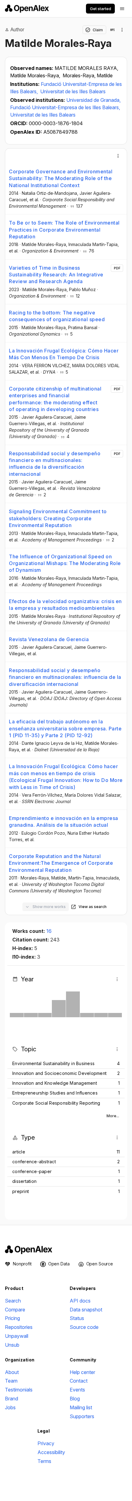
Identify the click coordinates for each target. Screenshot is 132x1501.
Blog (75, 1398)
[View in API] (112, 30)
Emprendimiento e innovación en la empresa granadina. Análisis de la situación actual (63, 821)
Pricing (12, 1318)
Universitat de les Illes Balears (73, 91)
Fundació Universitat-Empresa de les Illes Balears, (65, 107)
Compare (15, 1310)
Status (77, 1318)
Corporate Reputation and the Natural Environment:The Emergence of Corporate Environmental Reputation (61, 863)
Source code (84, 1327)
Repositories (19, 1327)
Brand (11, 1398)
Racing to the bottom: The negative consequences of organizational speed (57, 316)
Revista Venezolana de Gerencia (49, 639)
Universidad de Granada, (93, 100)
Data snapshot (86, 1310)
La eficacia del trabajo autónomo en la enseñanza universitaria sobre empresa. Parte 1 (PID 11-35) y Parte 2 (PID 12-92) (65, 728)
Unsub (12, 1345)
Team (11, 1381)
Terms (44, 1461)
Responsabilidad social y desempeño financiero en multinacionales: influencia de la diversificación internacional (54, 463)
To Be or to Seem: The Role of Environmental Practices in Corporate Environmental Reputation (64, 230)
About (12, 1372)
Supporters (82, 1416)
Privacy (45, 1443)
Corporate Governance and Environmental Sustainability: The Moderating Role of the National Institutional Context (60, 178)
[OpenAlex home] (27, 9)
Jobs (10, 1407)
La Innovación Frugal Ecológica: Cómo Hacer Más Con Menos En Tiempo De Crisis (63, 354)
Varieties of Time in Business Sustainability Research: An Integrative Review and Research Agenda (56, 275)
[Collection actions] (122, 30)
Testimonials (19, 1390)
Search (13, 1301)
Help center (82, 1372)
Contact (78, 1381)
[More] (118, 156)
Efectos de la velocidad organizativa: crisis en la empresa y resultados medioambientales (65, 604)
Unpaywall (16, 1336)
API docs (80, 1301)
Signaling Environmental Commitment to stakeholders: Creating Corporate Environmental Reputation (58, 518)
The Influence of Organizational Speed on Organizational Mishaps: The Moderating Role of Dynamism (65, 563)
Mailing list (81, 1407)
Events (77, 1390)
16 (49, 931)
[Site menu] (122, 8)
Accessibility (51, 1452)
